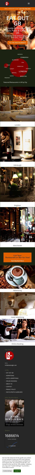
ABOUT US (9, 384)
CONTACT (9, 386)
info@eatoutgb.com (11, 365)
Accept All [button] (17, 471)
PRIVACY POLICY (11, 389)
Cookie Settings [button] (7, 471)
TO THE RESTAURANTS (17, 43)
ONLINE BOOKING (11, 381)
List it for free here (25, 8)
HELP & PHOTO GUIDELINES (14, 392)
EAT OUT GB (9, 373)
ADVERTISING (10, 375)
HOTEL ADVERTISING (12, 378)
